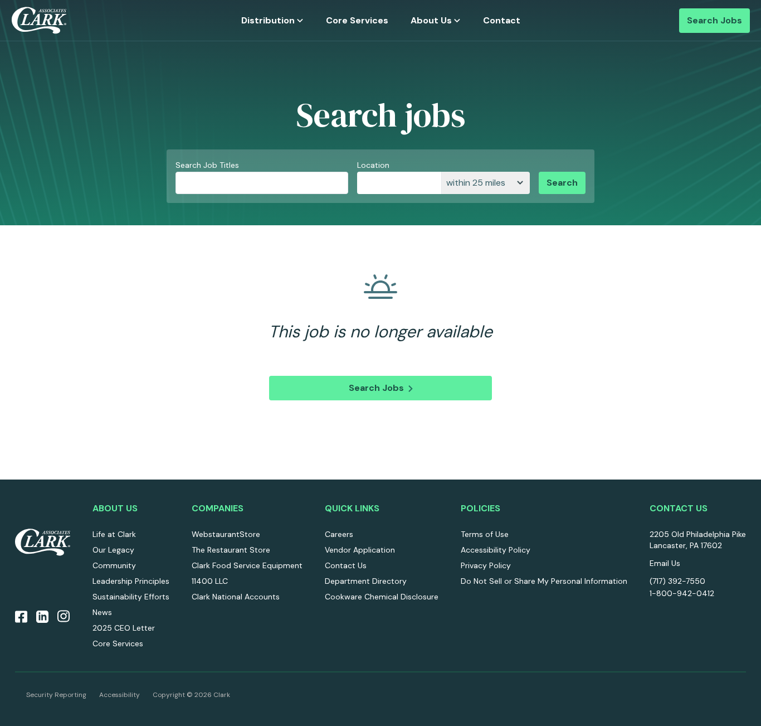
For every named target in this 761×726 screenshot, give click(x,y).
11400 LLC (210, 581)
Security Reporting (56, 694)
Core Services (357, 20)
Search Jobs (714, 20)
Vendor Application (360, 550)
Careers (339, 534)
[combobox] (399, 183)
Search (562, 182)
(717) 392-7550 (677, 581)
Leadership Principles (130, 581)
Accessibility (119, 694)
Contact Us (346, 565)
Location (373, 165)
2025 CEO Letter (123, 628)
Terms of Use (485, 534)
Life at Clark (114, 534)
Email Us (665, 563)
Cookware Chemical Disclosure (381, 597)
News (102, 612)
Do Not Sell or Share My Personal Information (544, 581)
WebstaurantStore (226, 534)
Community (114, 565)
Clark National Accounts (236, 597)
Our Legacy (113, 550)
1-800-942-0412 (682, 593)
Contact (501, 20)
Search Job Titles (207, 165)
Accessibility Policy (495, 550)
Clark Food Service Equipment (247, 565)
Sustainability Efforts (130, 597)
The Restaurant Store (231, 550)
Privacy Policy (486, 565)
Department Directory (366, 581)
